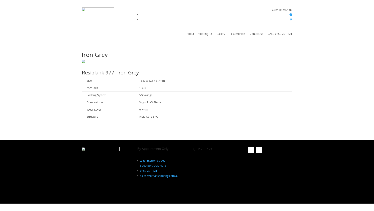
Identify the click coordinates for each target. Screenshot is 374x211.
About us (198, 161)
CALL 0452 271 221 (280, 34)
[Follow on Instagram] (259, 150)
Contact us (256, 34)
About (190, 34)
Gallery (220, 34)
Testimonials (237, 34)
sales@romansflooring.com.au (159, 176)
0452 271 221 (148, 171)
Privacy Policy (201, 167)
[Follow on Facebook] (251, 150)
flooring (203, 34)
